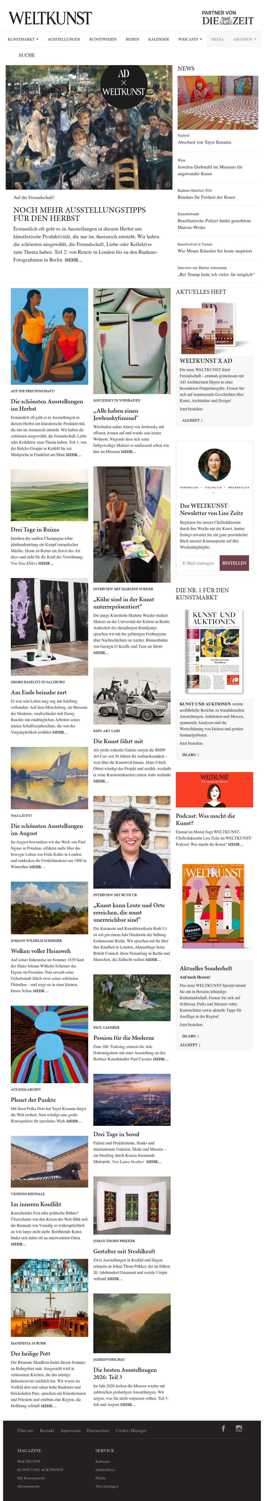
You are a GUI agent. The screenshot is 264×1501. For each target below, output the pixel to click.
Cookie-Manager (131, 1430)
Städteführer (105, 1469)
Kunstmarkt (22, 39)
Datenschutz (98, 1430)
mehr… (74, 260)
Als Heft (191, 420)
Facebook (223, 1428)
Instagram (239, 1428)
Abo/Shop (243, 39)
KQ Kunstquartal (31, 1477)
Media (217, 39)
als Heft (188, 1045)
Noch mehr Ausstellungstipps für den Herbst (79, 214)
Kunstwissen (103, 39)
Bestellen (234, 563)
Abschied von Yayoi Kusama (204, 142)
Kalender (158, 39)
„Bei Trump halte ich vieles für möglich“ (216, 274)
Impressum (71, 1430)
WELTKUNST (28, 1461)
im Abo (189, 754)
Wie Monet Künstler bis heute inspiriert (215, 251)
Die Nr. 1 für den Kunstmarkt (202, 594)
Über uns (25, 1430)
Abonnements (28, 1486)
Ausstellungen (64, 39)
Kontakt (47, 1430)
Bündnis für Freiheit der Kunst (206, 197)
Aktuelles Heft (201, 291)
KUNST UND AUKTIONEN (40, 1469)
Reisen (132, 39)
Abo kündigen (107, 1486)
